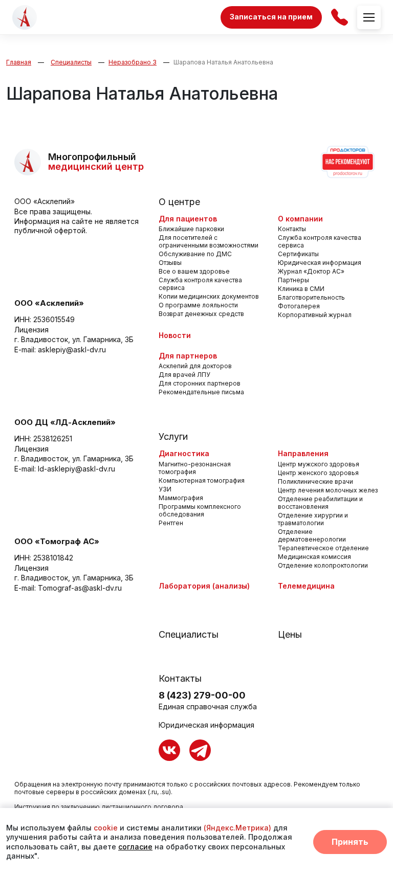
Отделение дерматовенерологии (312, 535)
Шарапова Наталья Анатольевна (223, 62)
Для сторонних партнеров (200, 383)
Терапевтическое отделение (323, 548)
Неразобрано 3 (132, 62)
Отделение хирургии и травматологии (313, 519)
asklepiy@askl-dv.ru (72, 349)
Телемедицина (306, 585)
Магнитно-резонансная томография (195, 468)
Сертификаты (298, 254)
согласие (135, 846)
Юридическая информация (319, 262)
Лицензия (31, 329)
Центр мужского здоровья (318, 464)
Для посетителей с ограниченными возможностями (208, 241)
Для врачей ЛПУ (184, 374)
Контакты (292, 229)
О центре (179, 202)
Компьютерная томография (202, 480)
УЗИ (165, 489)
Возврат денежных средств (201, 314)
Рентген (171, 523)
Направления (303, 453)
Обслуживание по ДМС (195, 254)
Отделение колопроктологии (323, 565)
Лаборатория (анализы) (204, 585)
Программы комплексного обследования (200, 510)
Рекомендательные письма (201, 392)
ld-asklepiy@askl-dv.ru (76, 468)
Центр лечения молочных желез (328, 490)
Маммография (181, 498)
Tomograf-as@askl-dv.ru (80, 587)
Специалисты (71, 62)
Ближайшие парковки (191, 229)
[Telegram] (200, 750)
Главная (18, 62)
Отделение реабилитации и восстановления (320, 502)
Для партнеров (188, 355)
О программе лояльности (198, 305)
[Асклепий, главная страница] (24, 17)
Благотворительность (311, 297)
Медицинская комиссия (314, 556)
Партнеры (293, 280)
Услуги (173, 437)
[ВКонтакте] (169, 750)
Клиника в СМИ (301, 289)
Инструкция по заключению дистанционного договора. (99, 807)
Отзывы (170, 262)
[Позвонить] (339, 17)
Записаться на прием (271, 16)
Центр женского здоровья (318, 473)
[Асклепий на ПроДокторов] (347, 162)
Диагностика (184, 453)
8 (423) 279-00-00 (202, 695)
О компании (300, 218)
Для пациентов (188, 218)
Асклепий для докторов (195, 366)
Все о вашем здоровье (194, 271)
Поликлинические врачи (315, 481)
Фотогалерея (299, 306)
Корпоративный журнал (315, 315)
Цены (290, 634)
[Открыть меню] (369, 17)
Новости (175, 335)
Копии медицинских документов (209, 296)
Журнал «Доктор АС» (311, 271)
